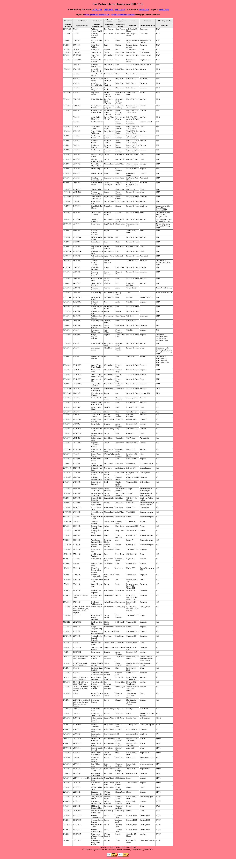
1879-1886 (97, 9)
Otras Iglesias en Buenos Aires (96, 14)
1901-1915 (120, 9)
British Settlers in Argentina (123, 14)
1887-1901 (108, 9)
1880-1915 (144, 9)
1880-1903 (164, 9)
